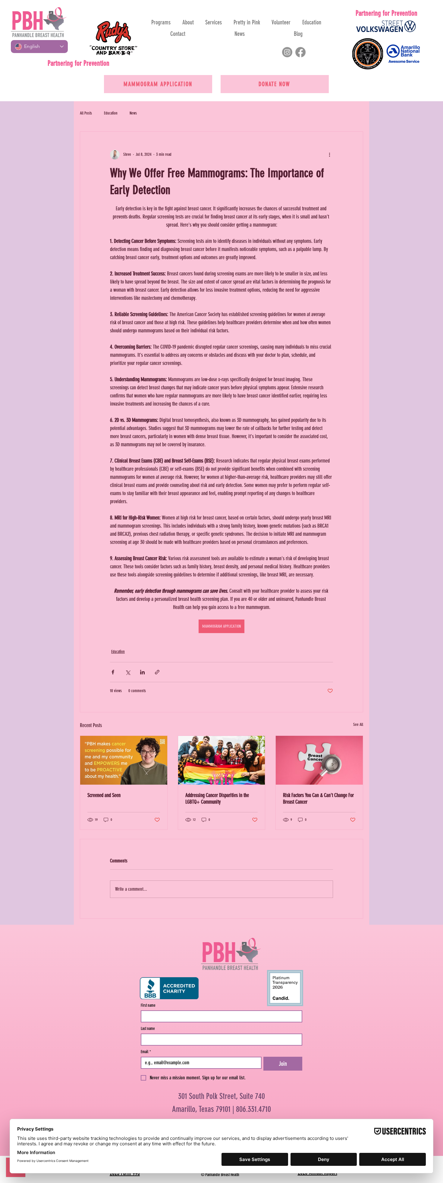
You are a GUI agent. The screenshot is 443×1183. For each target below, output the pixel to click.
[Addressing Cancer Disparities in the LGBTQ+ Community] (221, 760)
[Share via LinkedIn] (142, 672)
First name (148, 1005)
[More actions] (329, 154)
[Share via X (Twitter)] (127, 672)
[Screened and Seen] (123, 760)
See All (358, 724)
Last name (148, 1028)
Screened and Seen (104, 795)
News (133, 113)
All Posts (86, 113)
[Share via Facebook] (113, 672)
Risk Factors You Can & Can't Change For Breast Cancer (318, 798)
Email (146, 1051)
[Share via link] (157, 672)
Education (111, 113)
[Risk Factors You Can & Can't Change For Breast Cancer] (319, 760)
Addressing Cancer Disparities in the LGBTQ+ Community (217, 798)
